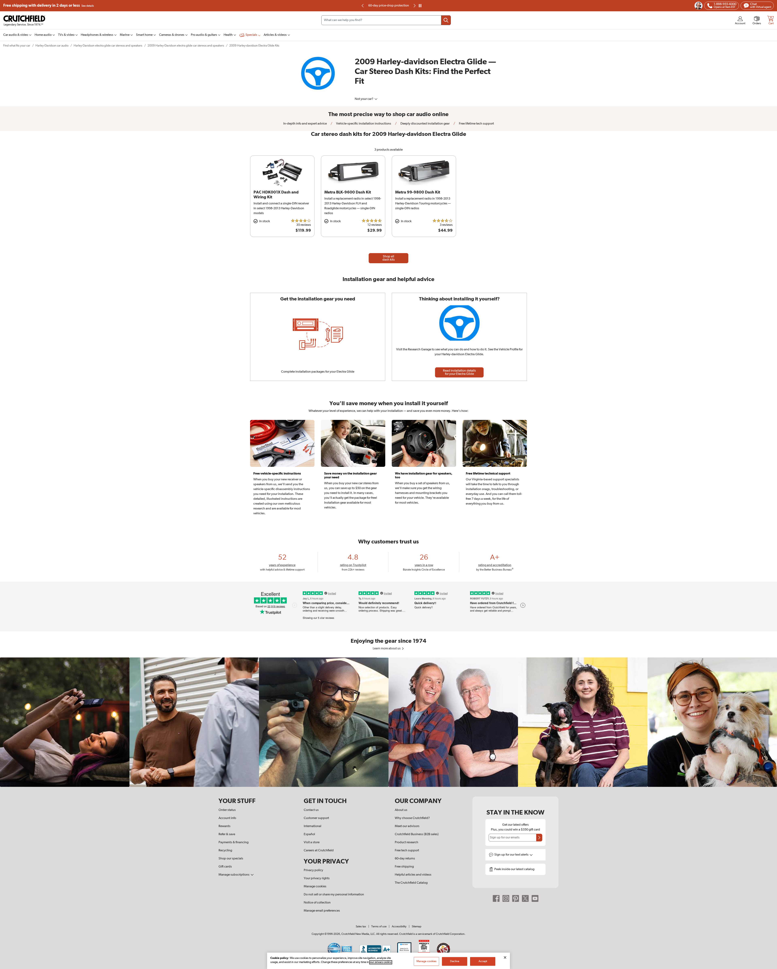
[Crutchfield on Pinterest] (516, 898)
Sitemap (416, 926)
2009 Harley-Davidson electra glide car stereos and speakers (186, 45)
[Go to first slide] (414, 6)
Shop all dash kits (388, 258)
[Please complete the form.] (539, 837)
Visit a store (312, 842)
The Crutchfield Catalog (411, 882)
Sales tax (361, 926)
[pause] (420, 6)
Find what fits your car (16, 45)
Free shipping (48, 5)
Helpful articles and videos (413, 874)
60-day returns (388, 5)
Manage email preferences (322, 910)
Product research (406, 842)
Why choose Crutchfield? (412, 818)
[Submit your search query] (446, 20)
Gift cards (225, 866)
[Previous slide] (363, 6)
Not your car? (364, 99)
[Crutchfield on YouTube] (535, 898)
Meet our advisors (407, 826)
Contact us (311, 810)
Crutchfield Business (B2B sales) (417, 834)
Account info (227, 818)
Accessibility (399, 926)
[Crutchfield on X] (525, 898)
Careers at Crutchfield (319, 850)
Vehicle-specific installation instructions (363, 123)
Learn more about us (387, 648)
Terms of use (378, 926)
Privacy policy (313, 870)
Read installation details (459, 372)
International (312, 826)
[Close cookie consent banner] (505, 957)
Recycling (225, 850)
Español (309, 834)
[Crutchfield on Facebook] (496, 898)
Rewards (224, 826)
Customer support (316, 818)
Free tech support (407, 850)
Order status (227, 810)
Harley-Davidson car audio (51, 45)
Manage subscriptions (234, 874)
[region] (388, 722)
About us (401, 810)
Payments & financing (233, 842)
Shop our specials (231, 858)
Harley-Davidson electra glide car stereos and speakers (108, 45)
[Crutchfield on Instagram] (506, 898)
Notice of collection (317, 902)
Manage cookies (315, 886)
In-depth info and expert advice (305, 123)
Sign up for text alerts (511, 854)
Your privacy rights (317, 878)
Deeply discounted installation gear (425, 123)
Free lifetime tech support (476, 123)
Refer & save (227, 834)
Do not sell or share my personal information (334, 894)
